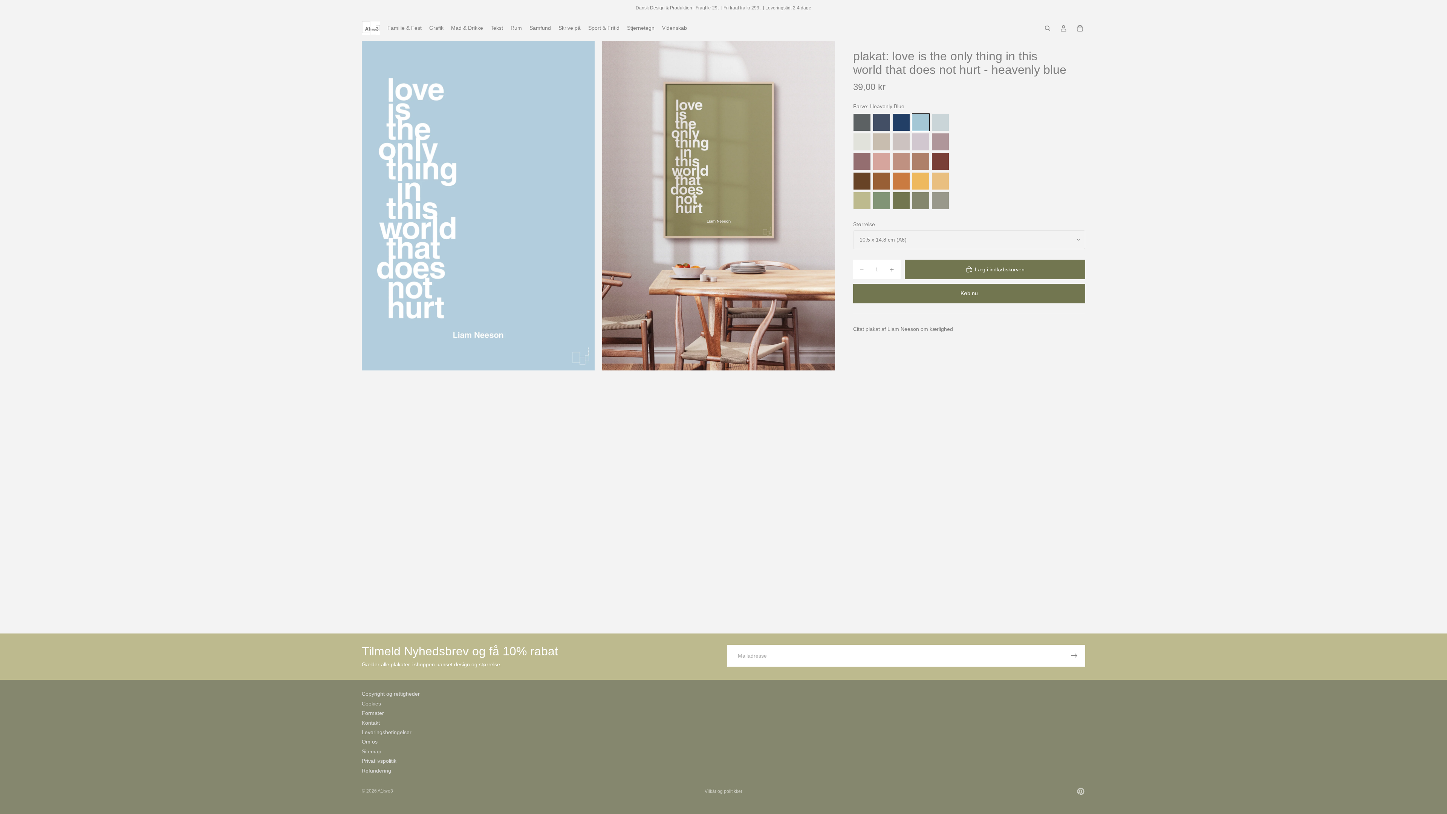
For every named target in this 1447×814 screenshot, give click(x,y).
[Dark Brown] (862, 181)
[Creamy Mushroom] (881, 142)
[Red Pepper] (940, 161)
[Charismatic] (940, 181)
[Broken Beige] (901, 142)
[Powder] (901, 161)
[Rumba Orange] (901, 181)
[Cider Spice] (921, 161)
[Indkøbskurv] (1080, 28)
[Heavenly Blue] (921, 122)
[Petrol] (881, 122)
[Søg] (1047, 28)
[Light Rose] (940, 142)
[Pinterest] (1080, 791)
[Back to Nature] (862, 201)
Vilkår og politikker (723, 791)
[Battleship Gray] (940, 201)
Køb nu (969, 293)
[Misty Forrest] (921, 201)
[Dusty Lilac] (921, 142)
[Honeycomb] (921, 181)
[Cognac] (881, 181)
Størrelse (864, 224)
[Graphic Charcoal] (862, 122)
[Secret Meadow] (901, 201)
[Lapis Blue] (901, 122)
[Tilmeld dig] (1074, 656)
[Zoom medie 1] (478, 205)
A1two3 (385, 791)
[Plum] (862, 161)
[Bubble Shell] (881, 161)
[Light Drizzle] (940, 122)
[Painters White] (862, 142)
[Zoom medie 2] (718, 205)
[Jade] (881, 201)
